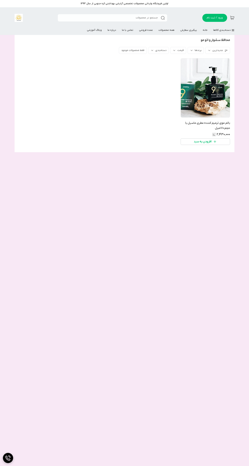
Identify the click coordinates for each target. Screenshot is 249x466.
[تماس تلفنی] (8, 458)
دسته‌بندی (160, 50)
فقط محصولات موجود (132, 50)
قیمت (180, 50)
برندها (198, 50)
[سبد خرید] (232, 18)
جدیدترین (217, 50)
